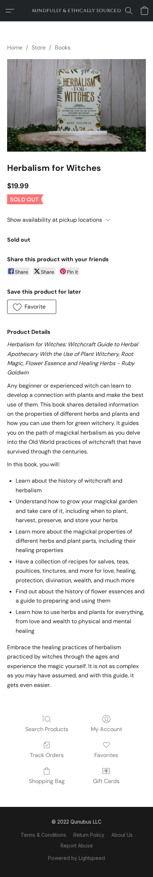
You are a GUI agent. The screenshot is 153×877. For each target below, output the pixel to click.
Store (39, 47)
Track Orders (47, 755)
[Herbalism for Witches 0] (76, 105)
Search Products (46, 729)
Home (14, 47)
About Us (122, 835)
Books (62, 47)
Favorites (106, 755)
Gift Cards (106, 781)
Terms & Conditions (43, 835)
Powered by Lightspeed (76, 858)
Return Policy (88, 835)
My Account (106, 729)
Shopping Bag (47, 781)
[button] (76, 10)
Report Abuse (76, 845)
